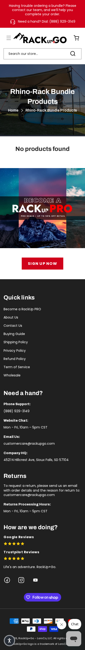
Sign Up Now (42, 263)
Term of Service (17, 367)
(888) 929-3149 (17, 411)
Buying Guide (14, 333)
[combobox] (42, 53)
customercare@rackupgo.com (29, 443)
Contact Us (13, 325)
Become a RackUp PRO (22, 309)
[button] (6, 38)
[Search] (73, 53)
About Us (11, 317)
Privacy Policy (15, 350)
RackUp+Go (26, 638)
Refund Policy (15, 358)
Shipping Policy (16, 342)
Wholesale (12, 375)
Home (13, 110)
